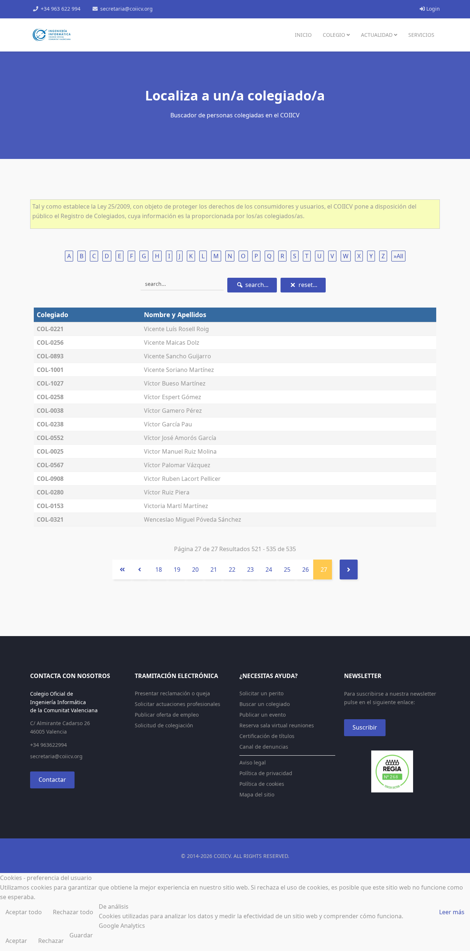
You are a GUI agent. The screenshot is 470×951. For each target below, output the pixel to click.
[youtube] (191, 8)
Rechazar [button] (51, 941)
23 (250, 569)
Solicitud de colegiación (164, 725)
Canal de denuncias (263, 746)
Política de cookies (261, 783)
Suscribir (364, 727)
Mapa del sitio (256, 794)
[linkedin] (201, 8)
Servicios (421, 34)
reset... (307, 285)
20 (195, 569)
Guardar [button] (81, 935)
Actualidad (377, 34)
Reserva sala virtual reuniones (276, 725)
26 (305, 569)
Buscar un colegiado (264, 703)
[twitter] (182, 8)
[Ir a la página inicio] (121, 569)
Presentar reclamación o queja (172, 693)
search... (256, 285)
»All (398, 256)
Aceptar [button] (16, 941)
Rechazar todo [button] (73, 912)
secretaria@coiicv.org (126, 8)
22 (232, 569)
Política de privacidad (265, 773)
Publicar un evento (262, 714)
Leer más (451, 912)
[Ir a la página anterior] (139, 569)
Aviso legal (252, 762)
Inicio (303, 34)
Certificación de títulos (266, 735)
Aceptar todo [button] (24, 912)
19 (177, 569)
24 (268, 569)
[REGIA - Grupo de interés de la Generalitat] (392, 771)
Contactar (52, 780)
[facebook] (172, 8)
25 (287, 569)
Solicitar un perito (261, 693)
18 (158, 569)
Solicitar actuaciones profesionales (177, 703)
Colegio (334, 34)
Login (432, 8)
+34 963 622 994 (60, 8)
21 (213, 569)
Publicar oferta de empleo (167, 714)
